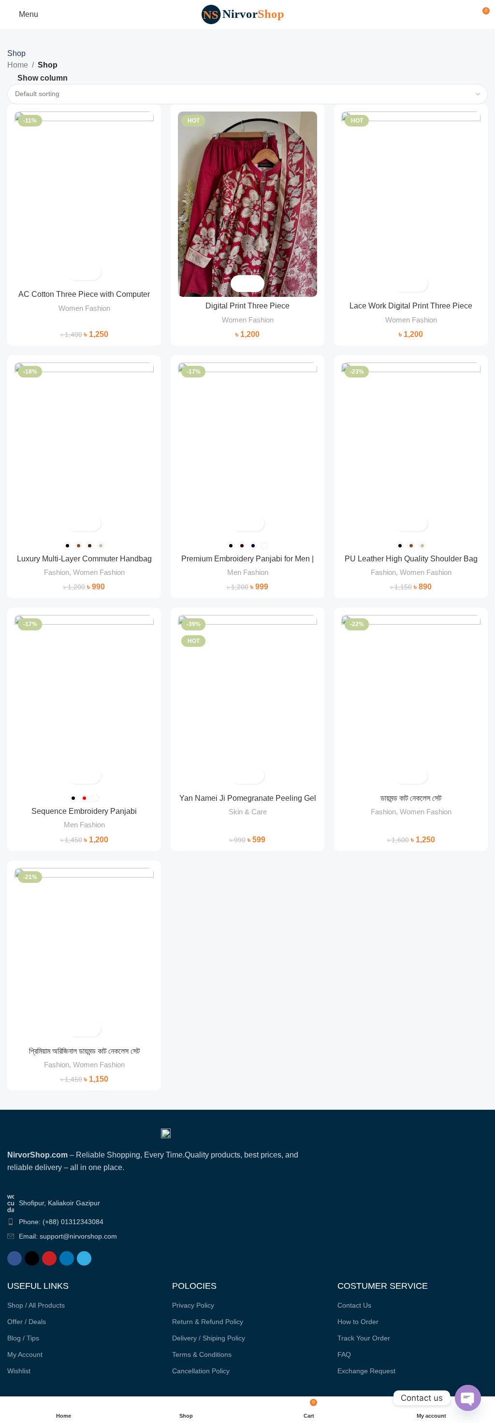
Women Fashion (84, 308)
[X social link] (32, 1258)
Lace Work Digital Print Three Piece (410, 306)
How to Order (358, 1321)
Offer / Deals (26, 1321)
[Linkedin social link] (66, 1258)
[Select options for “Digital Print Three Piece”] (239, 283)
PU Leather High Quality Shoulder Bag (411, 559)
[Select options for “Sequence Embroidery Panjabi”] (75, 775)
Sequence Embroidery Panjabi (84, 811)
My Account (25, 1354)
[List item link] (165, 1221)
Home (17, 65)
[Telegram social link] (84, 1258)
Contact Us (354, 1305)
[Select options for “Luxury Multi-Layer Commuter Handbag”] (75, 523)
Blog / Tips (23, 1338)
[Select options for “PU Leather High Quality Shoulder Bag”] (402, 523)
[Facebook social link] (14, 1258)
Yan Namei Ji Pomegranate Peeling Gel (247, 798)
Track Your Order (363, 1338)
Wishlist (18, 1371)
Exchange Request (366, 1371)
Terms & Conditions (202, 1354)
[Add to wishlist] (92, 272)
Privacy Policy (193, 1305)
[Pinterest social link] (49, 1258)
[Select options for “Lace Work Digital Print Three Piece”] (402, 283)
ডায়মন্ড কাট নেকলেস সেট (410, 798)
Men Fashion (247, 572)
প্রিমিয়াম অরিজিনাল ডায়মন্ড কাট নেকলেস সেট (84, 1051)
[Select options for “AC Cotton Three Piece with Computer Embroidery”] (75, 272)
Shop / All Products (36, 1305)
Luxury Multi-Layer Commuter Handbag (84, 559)
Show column (42, 78)
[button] (239, 775)
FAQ (344, 1354)
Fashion (56, 572)
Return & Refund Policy (207, 1321)
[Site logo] (247, 14)
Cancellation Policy (201, 1371)
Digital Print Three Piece (247, 306)
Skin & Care (248, 812)
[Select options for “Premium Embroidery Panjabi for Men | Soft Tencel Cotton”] (239, 523)
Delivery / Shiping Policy (208, 1338)
